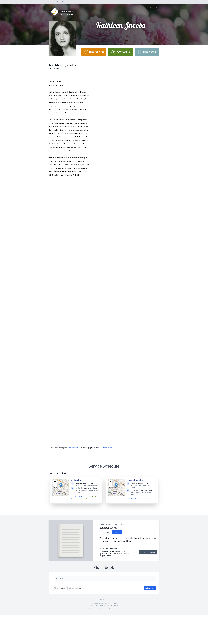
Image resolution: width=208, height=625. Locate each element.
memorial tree (74, 447)
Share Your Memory (148, 552)
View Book (105, 532)
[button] (60, 485)
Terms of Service (110, 605)
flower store (107, 447)
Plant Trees (93, 497)
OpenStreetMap (106, 609)
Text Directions (78, 497)
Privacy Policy (98, 605)
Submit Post (149, 588)
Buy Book (117, 532)
